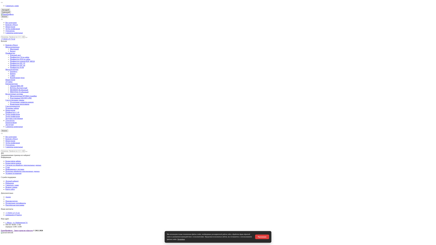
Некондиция (10, 27)
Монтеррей (14, 49)
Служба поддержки (8, 177)
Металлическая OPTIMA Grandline (23, 96)
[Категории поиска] (2, 19)
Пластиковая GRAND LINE (21, 98)
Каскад (12, 51)
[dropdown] (2, 2)
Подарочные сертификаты (15, 203)
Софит (12, 76)
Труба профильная (12, 29)
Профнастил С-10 (12, 112)
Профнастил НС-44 (17, 65)
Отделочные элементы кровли (22, 102)
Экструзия (9, 125)
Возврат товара (11, 187)
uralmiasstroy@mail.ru (13, 215)
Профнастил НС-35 (17, 63)
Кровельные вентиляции (19, 104)
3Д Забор (8, 82)
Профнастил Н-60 (17, 67)
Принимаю (262, 237)
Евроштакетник (11, 84)
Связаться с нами (12, 6)
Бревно (13, 74)
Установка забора (12, 108)
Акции (8, 197)
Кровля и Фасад (11, 25)
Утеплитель (10, 31)
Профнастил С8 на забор (19, 57)
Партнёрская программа (14, 205)
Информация (6, 157)
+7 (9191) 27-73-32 (8, 39)
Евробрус (13, 71)
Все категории (11, 23)
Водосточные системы (14, 94)
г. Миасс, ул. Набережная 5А (16, 223)
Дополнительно (7, 193)
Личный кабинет (12, 181)
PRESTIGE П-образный (19, 92)
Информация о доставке (14, 169)
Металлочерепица (12, 47)
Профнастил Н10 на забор (20, 59)
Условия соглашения (13, 173)
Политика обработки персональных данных (22, 171)
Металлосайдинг (12, 69)
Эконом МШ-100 (16, 86)
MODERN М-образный (19, 90)
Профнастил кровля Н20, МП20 (22, 61)
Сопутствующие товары (14, 100)
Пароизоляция (11, 123)
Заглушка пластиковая (14, 118)
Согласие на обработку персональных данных (23, 165)
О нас (7, 167)
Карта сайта (10, 189)
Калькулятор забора (13, 161)
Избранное (9, 183)
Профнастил (10, 53)
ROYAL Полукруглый (18, 88)
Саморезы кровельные (14, 33)
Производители (11, 201)
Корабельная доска (17, 78)
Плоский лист (15, 55)
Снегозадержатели (12, 106)
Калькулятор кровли (13, 163)
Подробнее (181, 239)
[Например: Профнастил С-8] (26, 37)
